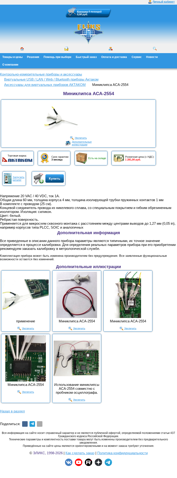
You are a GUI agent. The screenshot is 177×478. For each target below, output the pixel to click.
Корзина (82, 11)
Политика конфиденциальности (122, 453)
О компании (10, 64)
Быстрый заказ (86, 57)
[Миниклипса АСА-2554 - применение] (26, 295)
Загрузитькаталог (18, 178)
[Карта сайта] (110, 49)
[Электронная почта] (39, 424)
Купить (54, 178)
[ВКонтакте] (25, 424)
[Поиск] (155, 49)
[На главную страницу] (88, 32)
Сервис (137, 57)
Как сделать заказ (79, 453)
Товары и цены (12, 57)
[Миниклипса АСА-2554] (77, 295)
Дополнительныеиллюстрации (82, 143)
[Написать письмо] (66, 49)
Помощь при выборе (57, 57)
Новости (152, 57)
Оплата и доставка (114, 57)
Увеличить (81, 137)
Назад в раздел (12, 411)
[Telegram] (32, 424)
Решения (33, 57)
